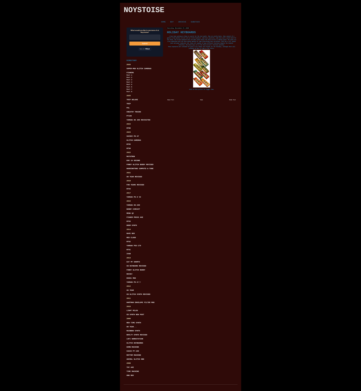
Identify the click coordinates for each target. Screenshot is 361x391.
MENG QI (130, 213)
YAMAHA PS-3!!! (134, 282)
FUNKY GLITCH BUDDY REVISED (140, 165)
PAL (128, 108)
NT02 (129, 242)
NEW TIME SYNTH (134, 323)
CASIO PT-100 (133, 351)
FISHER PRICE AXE (135, 217)
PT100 (129, 116)
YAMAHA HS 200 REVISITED (138, 120)
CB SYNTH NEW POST (135, 315)
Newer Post (170, 99)
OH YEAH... (132, 327)
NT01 (129, 250)
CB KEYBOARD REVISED (136, 266)
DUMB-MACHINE (133, 347)
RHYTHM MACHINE (134, 355)
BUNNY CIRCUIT (133, 209)
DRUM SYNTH (132, 225)
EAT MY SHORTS (133, 262)
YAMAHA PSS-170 (134, 246)
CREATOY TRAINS (134, 112)
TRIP (129, 104)
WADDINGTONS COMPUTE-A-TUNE (140, 169)
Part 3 (129, 80)
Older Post (232, 99)
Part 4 (129, 82)
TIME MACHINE (133, 371)
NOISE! (130, 274)
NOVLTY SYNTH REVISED (137, 335)
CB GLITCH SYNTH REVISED (138, 294)
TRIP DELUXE (132, 100)
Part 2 (129, 77)
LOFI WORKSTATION (135, 339)
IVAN (129, 254)
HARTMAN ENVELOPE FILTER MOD (140, 302)
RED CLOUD (131, 238)
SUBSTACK (195, 22)
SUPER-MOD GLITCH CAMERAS (139, 69)
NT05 (129, 144)
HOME (163, 22)
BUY (172, 22)
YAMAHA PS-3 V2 (134, 197)
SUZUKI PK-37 (133, 136)
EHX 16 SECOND (133, 160)
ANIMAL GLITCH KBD (135, 359)
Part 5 (129, 84)
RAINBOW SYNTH (133, 331)
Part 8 (129, 92)
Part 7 (129, 89)
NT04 (129, 189)
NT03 (129, 221)
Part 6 (129, 87)
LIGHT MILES (132, 310)
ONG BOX (130, 375)
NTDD (129, 128)
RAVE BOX (131, 233)
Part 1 (129, 75)
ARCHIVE (182, 22)
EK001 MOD (131, 278)
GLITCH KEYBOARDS (135, 343)
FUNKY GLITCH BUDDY (136, 270)
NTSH (129, 148)
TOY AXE (130, 367)
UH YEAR (130, 290)
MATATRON (131, 156)
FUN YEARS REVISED (135, 185)
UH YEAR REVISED (134, 177)
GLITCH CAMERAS (134, 140)
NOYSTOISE (144, 10)
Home (201, 99)
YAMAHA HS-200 (133, 205)
